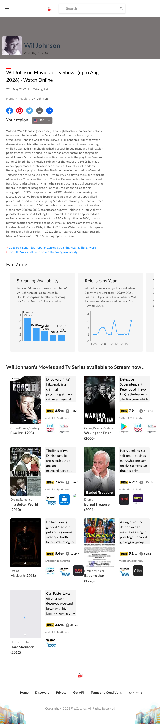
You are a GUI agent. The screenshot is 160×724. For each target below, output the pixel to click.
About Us (135, 693)
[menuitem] (24, 695)
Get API (78, 692)
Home (10, 98)
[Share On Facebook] (9, 110)
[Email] (39, 110)
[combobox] (42, 120)
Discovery (42, 692)
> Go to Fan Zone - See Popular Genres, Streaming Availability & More (51, 247)
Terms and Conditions (106, 692)
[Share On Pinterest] (19, 110)
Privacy (61, 692)
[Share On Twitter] (29, 110)
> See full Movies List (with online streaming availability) (42, 252)
